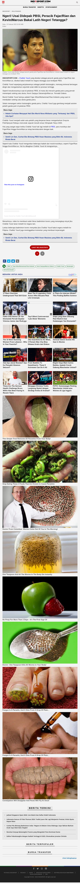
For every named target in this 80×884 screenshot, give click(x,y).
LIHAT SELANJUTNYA (40, 247)
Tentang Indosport (10, 872)
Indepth (40, 7)
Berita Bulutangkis (9, 270)
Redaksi (23, 872)
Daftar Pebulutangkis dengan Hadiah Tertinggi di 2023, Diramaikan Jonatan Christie (36, 836)
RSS (46, 874)
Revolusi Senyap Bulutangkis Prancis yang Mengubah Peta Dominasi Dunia (33, 832)
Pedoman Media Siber (43, 872)
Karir (31, 872)
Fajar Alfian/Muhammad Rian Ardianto (23, 266)
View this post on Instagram (14, 184)
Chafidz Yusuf (24, 78)
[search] (77, 2)
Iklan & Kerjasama (36, 874)
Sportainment (51, 7)
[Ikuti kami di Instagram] (41, 869)
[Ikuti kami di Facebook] (33, 869)
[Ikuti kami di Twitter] (37, 869)
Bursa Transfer (29, 7)
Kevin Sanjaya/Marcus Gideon (45, 266)
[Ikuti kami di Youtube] (46, 869)
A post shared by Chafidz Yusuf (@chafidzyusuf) (20, 216)
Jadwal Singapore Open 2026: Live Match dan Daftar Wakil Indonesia (31, 815)
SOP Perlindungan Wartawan (64, 872)
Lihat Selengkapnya (69, 858)
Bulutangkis (70, 266)
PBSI (53, 127)
